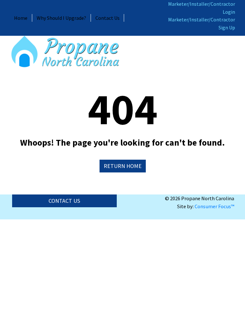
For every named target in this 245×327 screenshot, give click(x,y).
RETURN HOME (123, 166)
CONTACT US (64, 200)
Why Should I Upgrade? (61, 18)
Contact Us (107, 18)
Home (20, 18)
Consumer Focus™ (214, 206)
